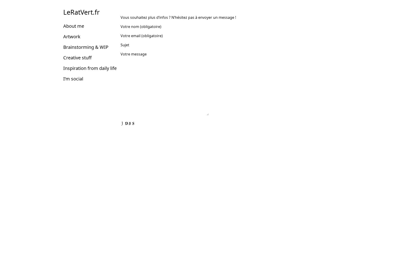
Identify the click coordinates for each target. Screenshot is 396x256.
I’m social (73, 79)
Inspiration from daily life (90, 68)
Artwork (71, 36)
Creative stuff (77, 58)
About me (73, 26)
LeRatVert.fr (81, 12)
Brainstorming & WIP (85, 47)
